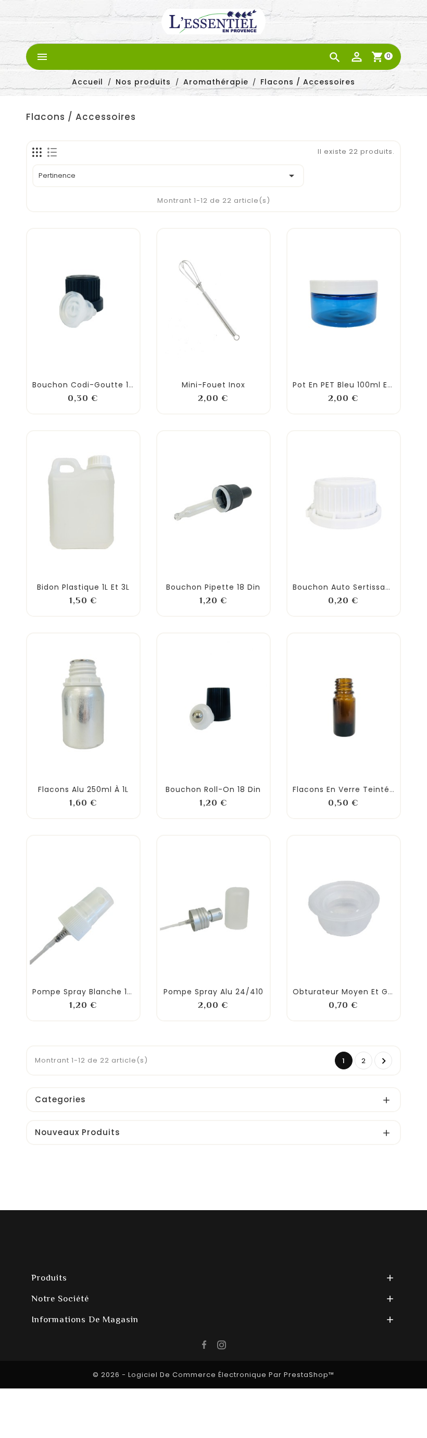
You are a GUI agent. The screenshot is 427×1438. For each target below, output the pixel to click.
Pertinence (168, 175)
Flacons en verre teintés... (346, 789)
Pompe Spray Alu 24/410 (213, 991)
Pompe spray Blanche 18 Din (90, 991)
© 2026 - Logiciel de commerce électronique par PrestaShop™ (213, 1375)
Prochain (384, 1061)
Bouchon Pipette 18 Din (213, 587)
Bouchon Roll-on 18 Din (213, 789)
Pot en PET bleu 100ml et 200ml (356, 385)
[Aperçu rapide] (117, 365)
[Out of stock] (49, 567)
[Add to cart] (49, 365)
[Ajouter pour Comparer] (94, 358)
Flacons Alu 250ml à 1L (83, 789)
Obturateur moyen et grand (350, 991)
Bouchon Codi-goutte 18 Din (90, 385)
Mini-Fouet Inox (213, 385)
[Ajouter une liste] (71, 358)
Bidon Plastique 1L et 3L (83, 587)
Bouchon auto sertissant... (346, 587)
